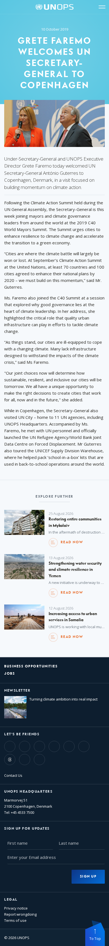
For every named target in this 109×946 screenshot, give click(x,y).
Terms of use (15, 920)
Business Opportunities (31, 666)
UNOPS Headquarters (28, 791)
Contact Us (13, 775)
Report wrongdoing (20, 914)
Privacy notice (16, 908)
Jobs (9, 673)
